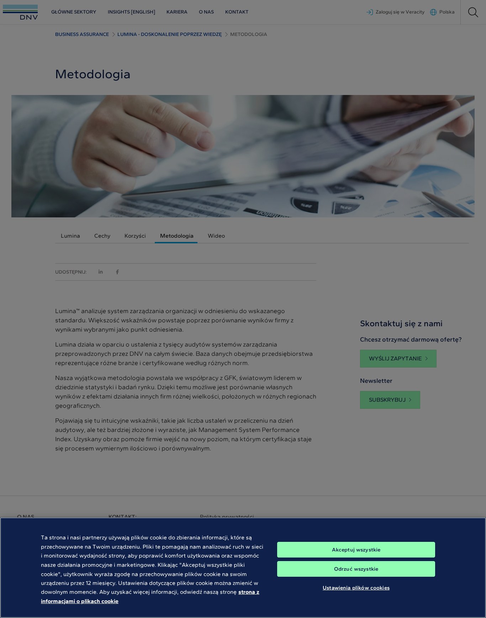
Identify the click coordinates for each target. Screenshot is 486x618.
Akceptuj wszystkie (356, 549)
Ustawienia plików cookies (356, 588)
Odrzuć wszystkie (356, 569)
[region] (243, 567)
